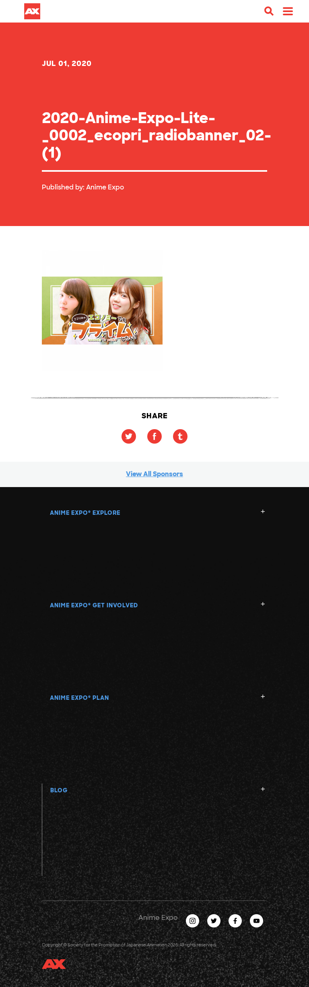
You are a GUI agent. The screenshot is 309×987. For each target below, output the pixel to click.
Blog (59, 790)
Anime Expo (105, 187)
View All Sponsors (154, 474)
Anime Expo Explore (85, 512)
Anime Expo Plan (79, 697)
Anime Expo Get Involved (94, 605)
